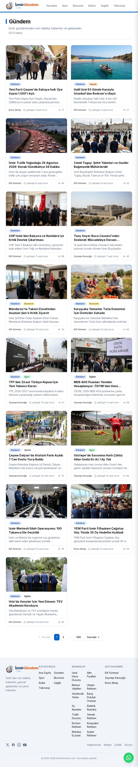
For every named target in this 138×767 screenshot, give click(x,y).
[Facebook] (13, 745)
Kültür (92, 5)
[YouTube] (25, 745)
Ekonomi (78, 5)
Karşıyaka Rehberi (92, 725)
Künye (128, 744)
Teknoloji (119, 5)
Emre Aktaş (111, 682)
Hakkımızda (94, 744)
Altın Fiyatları (91, 674)
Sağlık (105, 5)
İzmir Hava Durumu (76, 676)
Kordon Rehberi (76, 725)
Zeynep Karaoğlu (115, 677)
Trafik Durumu (76, 716)
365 (78, 637)
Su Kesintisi (76, 707)
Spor (65, 5)
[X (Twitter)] (7, 745)
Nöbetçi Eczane (76, 733)
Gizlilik (118, 744)
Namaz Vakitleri (76, 686)
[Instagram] (19, 745)
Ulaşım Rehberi (91, 686)
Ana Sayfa (45, 672)
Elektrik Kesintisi (91, 707)
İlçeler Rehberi (91, 733)
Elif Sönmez (112, 672)
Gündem (51, 5)
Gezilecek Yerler (78, 695)
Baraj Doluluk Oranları (91, 697)
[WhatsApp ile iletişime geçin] (129, 758)
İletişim (108, 744)
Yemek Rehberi (91, 716)
